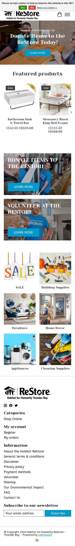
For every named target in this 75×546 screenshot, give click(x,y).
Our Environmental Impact (24, 487)
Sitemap (10, 482)
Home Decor (55, 328)
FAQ (7, 492)
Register (10, 432)
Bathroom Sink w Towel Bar (20, 121)
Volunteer (11, 477)
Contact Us (12, 497)
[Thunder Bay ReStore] (22, 14)
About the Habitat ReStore (24, 451)
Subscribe (58, 513)
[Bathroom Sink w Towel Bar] (20, 99)
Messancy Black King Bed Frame (55, 121)
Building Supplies (55, 287)
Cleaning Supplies (55, 368)
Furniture (20, 328)
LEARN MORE (37, 52)
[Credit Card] (36, 540)
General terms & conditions (24, 456)
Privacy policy (14, 467)
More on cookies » (47, 7)
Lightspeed (45, 534)
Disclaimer (11, 461)
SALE (20, 287)
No (32, 7)
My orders (11, 437)
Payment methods (17, 472)
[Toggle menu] (67, 14)
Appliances (19, 368)
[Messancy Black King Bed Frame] (55, 99)
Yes (23, 7)
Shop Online (13, 419)
